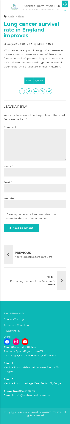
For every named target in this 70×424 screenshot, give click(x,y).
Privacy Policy (12, 330)
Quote (39, 80)
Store (7, 336)
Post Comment (23, 228)
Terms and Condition (16, 325)
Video (21, 16)
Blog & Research (14, 313)
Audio (11, 16)
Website (9, 198)
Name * (8, 166)
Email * (8, 182)
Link (28, 80)
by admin (38, 44)
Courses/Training (14, 319)
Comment (10, 127)
